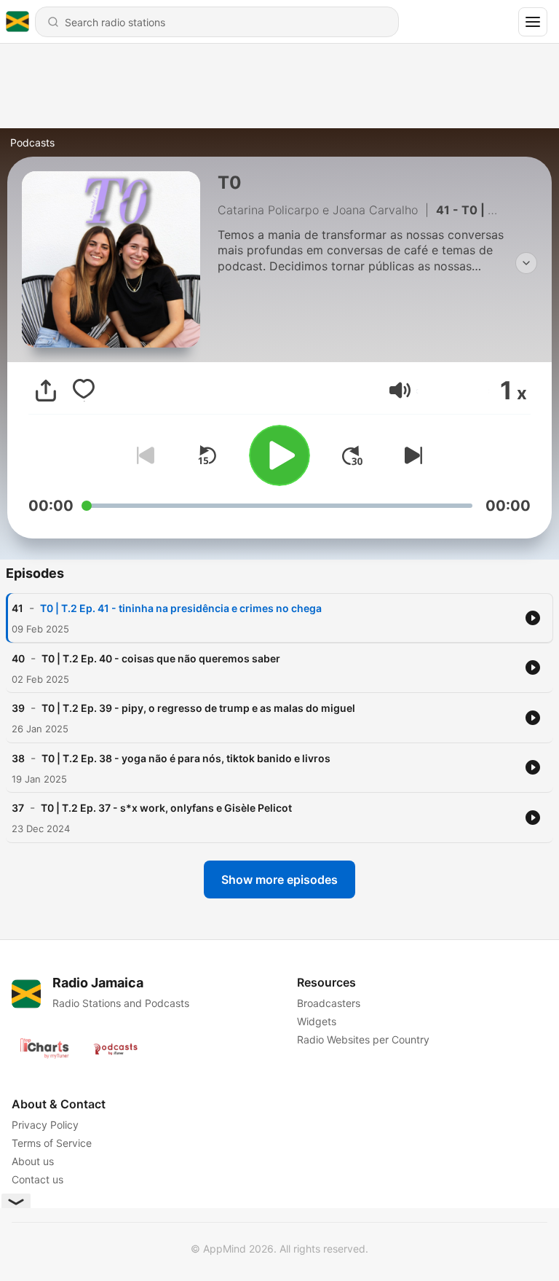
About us (33, 1161)
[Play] (279, 455)
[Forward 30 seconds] (352, 455)
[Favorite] (84, 391)
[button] (400, 390)
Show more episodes (279, 879)
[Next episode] (411, 455)
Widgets (316, 1021)
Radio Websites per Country (363, 1039)
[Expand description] (526, 263)
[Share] (46, 391)
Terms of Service (52, 1143)
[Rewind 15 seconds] (207, 455)
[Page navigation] (532, 21)
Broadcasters (328, 1003)
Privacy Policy (45, 1125)
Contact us (37, 1179)
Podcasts (32, 142)
